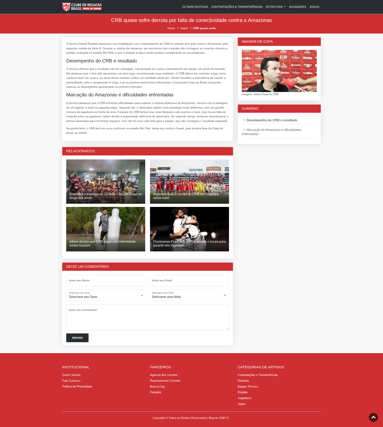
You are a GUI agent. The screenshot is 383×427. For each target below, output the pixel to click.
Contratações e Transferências (258, 375)
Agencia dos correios (164, 375)
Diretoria (243, 380)
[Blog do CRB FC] (82, 6)
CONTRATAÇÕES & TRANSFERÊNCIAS (237, 6)
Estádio (243, 392)
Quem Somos (71, 375)
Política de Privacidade (77, 386)
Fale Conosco (71, 380)
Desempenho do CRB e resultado (272, 120)
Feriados (155, 392)
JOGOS (314, 6)
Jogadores (245, 398)
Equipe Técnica (248, 386)
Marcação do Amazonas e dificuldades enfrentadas (271, 132)
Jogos (242, 403)
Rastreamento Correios (165, 380)
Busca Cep (157, 386)
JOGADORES (297, 6)
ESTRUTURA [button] (274, 6)
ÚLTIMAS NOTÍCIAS (195, 6)
